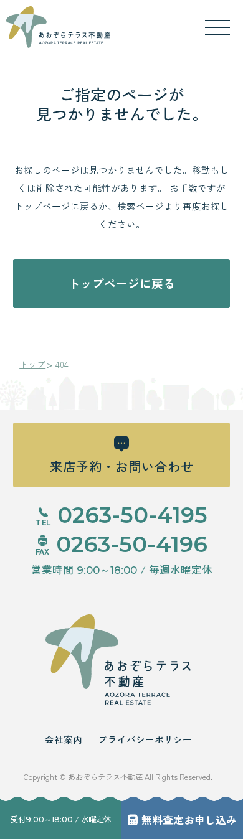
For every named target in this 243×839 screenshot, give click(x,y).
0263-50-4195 (132, 515)
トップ (32, 365)
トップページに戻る (122, 282)
